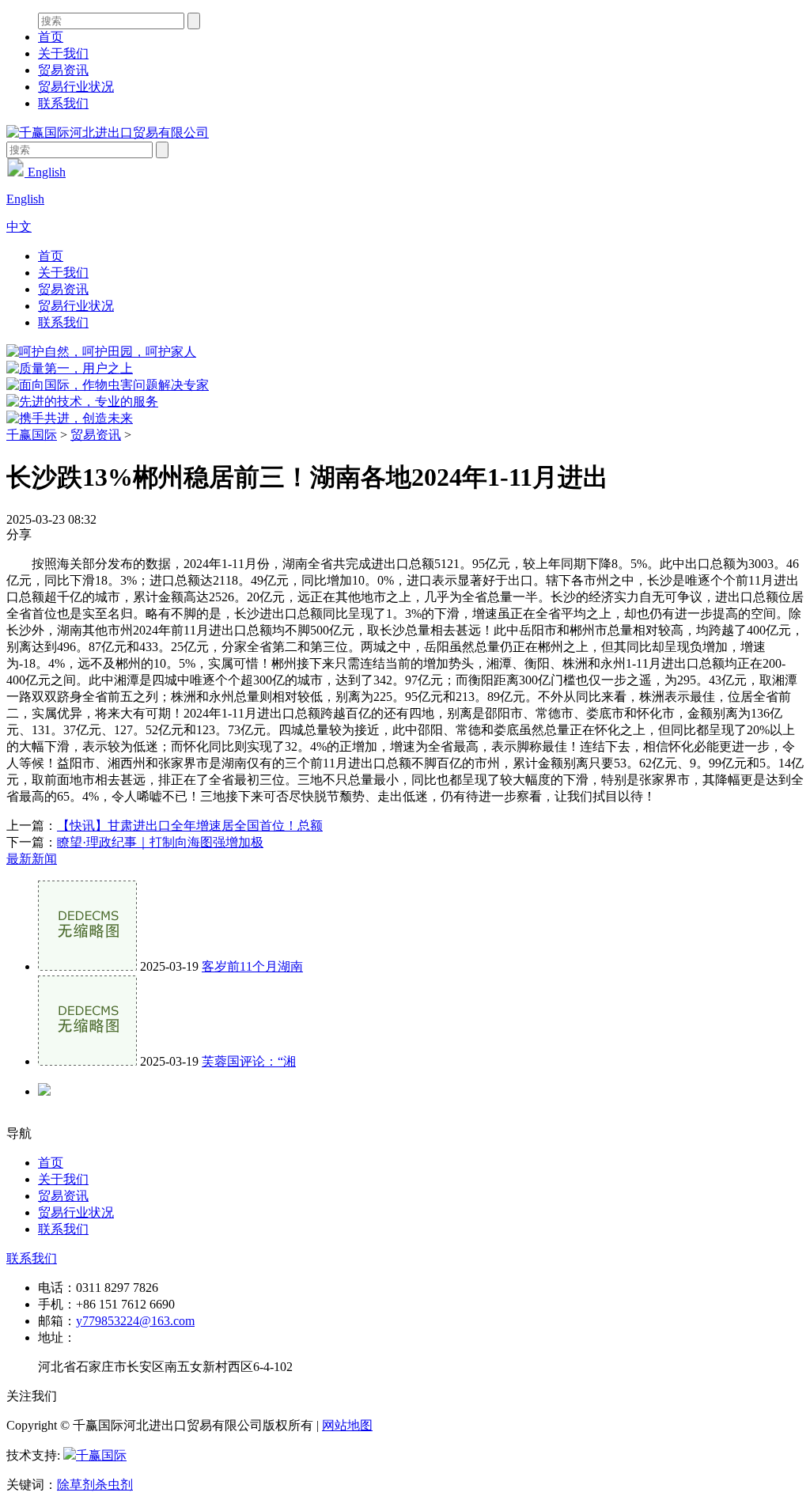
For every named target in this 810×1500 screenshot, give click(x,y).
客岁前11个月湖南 (252, 966)
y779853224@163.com (135, 1321)
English (45, 172)
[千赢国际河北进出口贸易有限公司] (107, 132)
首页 (50, 37)
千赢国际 (31, 434)
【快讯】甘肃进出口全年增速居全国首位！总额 (190, 825)
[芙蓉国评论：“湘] (87, 1061)
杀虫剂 (114, 1484)
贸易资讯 (63, 70)
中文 (19, 226)
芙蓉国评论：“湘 (249, 1061)
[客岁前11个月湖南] (87, 966)
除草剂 (76, 1484)
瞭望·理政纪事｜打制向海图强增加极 (160, 842)
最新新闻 (31, 859)
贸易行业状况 (76, 86)
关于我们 (63, 53)
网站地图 (347, 1425)
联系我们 (63, 103)
